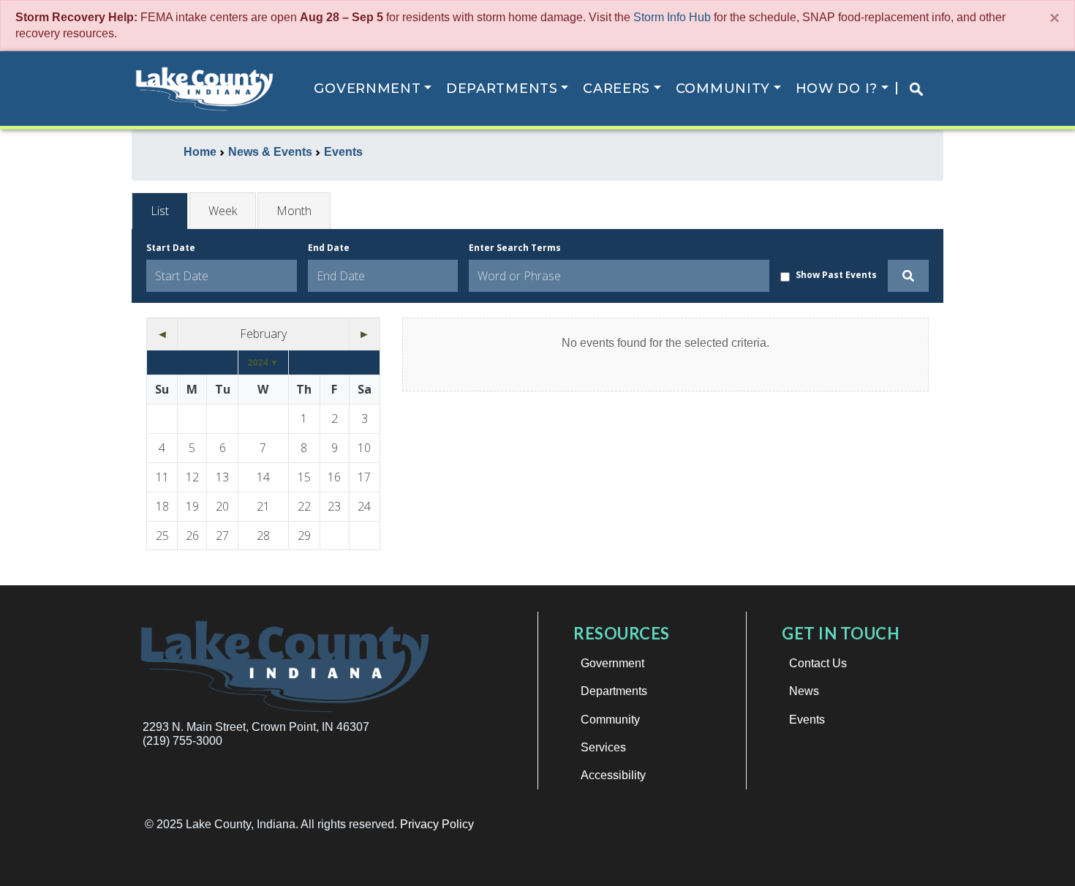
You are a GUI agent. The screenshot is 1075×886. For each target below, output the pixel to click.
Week (222, 211)
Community (723, 88)
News (804, 691)
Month (294, 211)
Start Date (170, 247)
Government (367, 88)
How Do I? (837, 88)
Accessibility (613, 775)
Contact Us (818, 663)
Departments (502, 88)
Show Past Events (836, 275)
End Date (329, 247)
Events (807, 719)
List (160, 211)
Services (603, 747)
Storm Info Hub (672, 17)
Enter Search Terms (515, 247)
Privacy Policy (437, 824)
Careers (616, 88)
